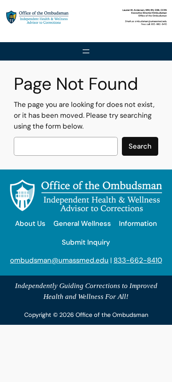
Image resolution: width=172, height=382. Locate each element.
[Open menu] (86, 51)
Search (140, 146)
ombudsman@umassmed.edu (59, 260)
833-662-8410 (138, 260)
